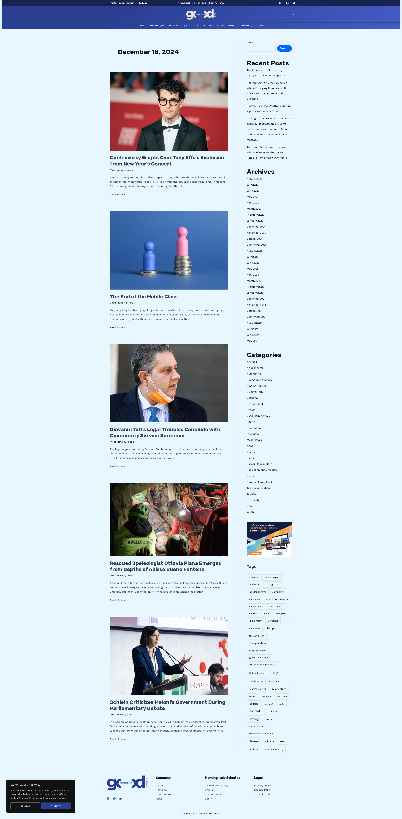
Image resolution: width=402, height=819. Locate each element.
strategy (255, 719)
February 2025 (255, 286)
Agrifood (252, 361)
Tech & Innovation (258, 487)
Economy (252, 397)
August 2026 (254, 178)
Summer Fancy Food (259, 481)
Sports (251, 475)
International (255, 427)
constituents (276, 606)
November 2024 (256, 304)
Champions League (277, 599)
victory (254, 749)
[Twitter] (293, 3)
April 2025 (253, 274)
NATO (252, 696)
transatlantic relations (261, 733)
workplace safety (273, 749)
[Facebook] (287, 3)
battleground (272, 584)
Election (273, 620)
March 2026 (254, 208)
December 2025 (256, 226)
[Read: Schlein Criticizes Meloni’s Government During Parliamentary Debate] (169, 655)
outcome (282, 696)
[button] (293, 14)
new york (266, 696)
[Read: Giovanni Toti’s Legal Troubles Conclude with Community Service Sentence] (169, 382)
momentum (279, 688)
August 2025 (254, 250)
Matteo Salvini (257, 688)
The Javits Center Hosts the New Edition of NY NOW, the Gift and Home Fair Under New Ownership (267, 152)
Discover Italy (255, 391)
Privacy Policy (262, 785)
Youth (250, 511)
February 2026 (255, 214)
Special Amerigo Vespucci (262, 469)
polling (269, 703)
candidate (254, 599)
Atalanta (254, 584)
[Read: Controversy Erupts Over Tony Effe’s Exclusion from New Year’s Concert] (169, 111)
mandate (274, 681)
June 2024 (253, 334)
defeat (266, 613)
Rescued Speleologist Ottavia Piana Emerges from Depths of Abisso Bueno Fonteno (165, 566)
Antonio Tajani (271, 577)
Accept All (56, 806)
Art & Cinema (255, 367)
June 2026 (253, 190)
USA (249, 505)
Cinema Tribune (256, 385)
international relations (262, 664)
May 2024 (252, 340)
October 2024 (255, 310)
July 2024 (252, 328)
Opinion (252, 451)
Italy (275, 673)
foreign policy (256, 635)
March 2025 (254, 280)
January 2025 (255, 292)
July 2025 (252, 256)
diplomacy (255, 620)
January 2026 (255, 220)
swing (269, 719)
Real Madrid (256, 711)
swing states (256, 726)
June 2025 (253, 262)
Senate (273, 711)
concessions (256, 606)
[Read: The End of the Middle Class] (169, 250)
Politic (130, 441)
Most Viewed (117, 169)
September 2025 (257, 244)
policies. (254, 703)
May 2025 (252, 268)
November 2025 (256, 232)
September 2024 (257, 316)
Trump (254, 741)
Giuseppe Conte (257, 650)
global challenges (259, 657)
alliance (253, 577)
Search (251, 42)
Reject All (25, 806)
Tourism (252, 493)
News (129, 169)
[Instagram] (280, 3)
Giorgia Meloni (259, 643)
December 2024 (256, 298)
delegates (281, 613)
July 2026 (252, 184)
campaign (278, 591)
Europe (270, 628)
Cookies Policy (262, 789)
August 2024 (254, 322)
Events (251, 409)
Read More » (117, 194)
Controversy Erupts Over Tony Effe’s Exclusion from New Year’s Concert (167, 161)
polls (281, 703)
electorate (254, 628)
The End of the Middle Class (144, 297)
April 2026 (253, 202)
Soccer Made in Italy (259, 463)
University (253, 500)
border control (257, 591)
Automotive (254, 373)
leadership (256, 681)
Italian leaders (257, 673)
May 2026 (253, 196)
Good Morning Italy (121, 302)
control (253, 613)
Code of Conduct (264, 794)
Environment (255, 403)
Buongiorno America (259, 379)
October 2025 (255, 238)
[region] (40, 796)
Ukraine (269, 741)
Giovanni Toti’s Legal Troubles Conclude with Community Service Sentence (165, 432)
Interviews (253, 433)
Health (251, 421)
